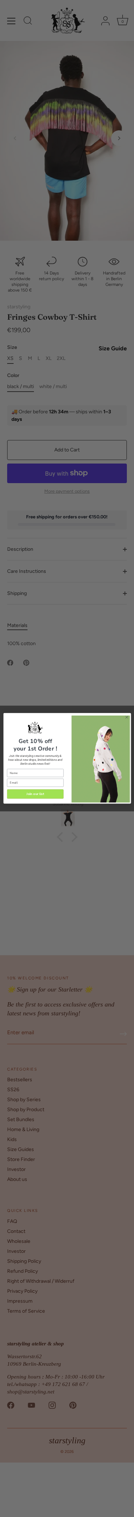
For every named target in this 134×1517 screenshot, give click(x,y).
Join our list (35, 794)
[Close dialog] (126, 717)
